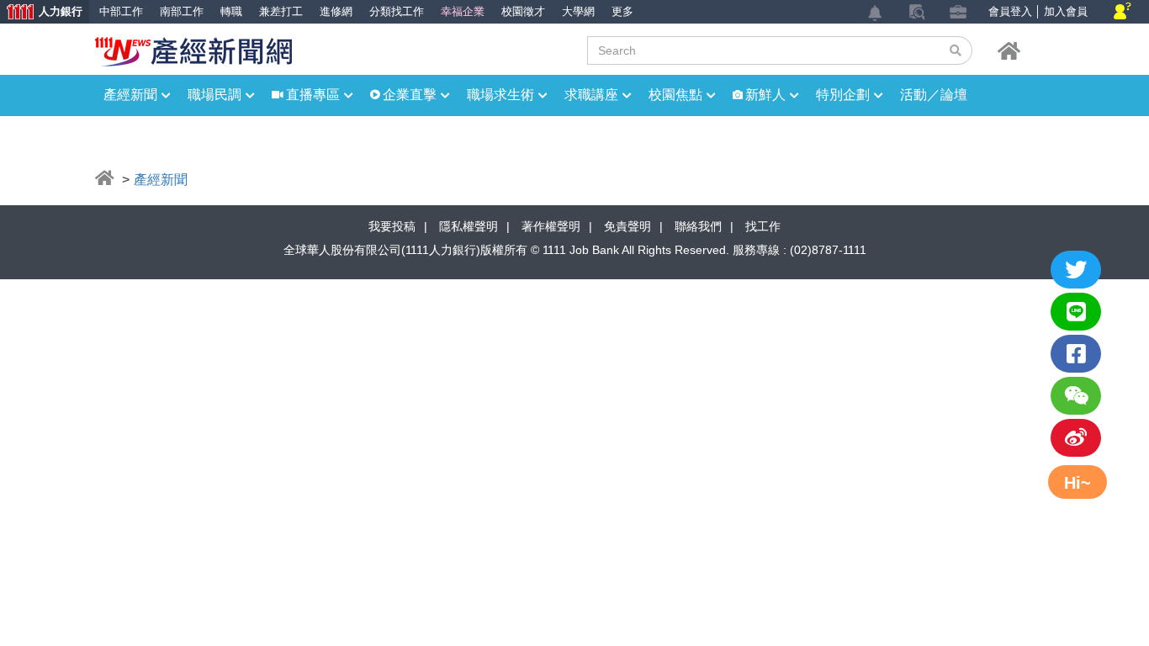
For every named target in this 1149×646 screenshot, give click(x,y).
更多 (622, 11)
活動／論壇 (933, 94)
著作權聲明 (551, 226)
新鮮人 (765, 94)
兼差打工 (281, 11)
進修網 (336, 11)
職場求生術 (500, 94)
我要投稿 (392, 226)
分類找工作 (396, 11)
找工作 (763, 226)
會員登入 (1010, 11)
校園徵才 (523, 11)
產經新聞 (130, 94)
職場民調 (214, 94)
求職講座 (591, 94)
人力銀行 (41, 13)
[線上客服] (1122, 12)
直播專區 (313, 94)
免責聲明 (627, 226)
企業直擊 (410, 94)
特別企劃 (843, 94)
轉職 (231, 11)
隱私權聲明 (468, 226)
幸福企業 (462, 11)
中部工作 (121, 11)
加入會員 (1066, 11)
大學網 (578, 11)
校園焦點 (675, 94)
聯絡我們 (698, 226)
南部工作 (182, 11)
